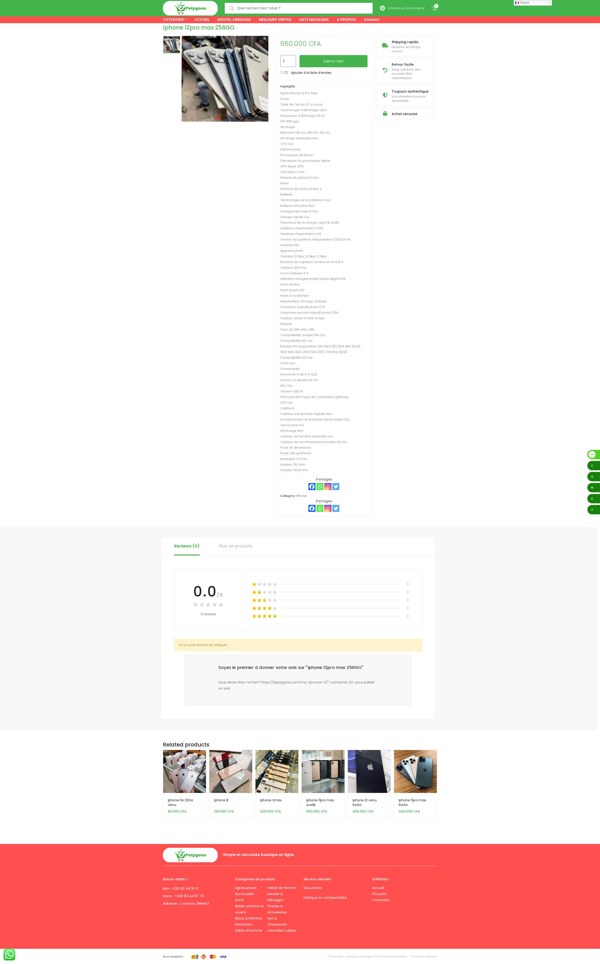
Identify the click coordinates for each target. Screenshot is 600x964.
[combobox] (299, 8)
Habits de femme (281, 887)
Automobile (244, 894)
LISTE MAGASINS (314, 19)
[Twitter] (335, 486)
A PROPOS (346, 19)
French (524, 2)
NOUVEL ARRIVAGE (234, 19)
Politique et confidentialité (325, 897)
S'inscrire (379, 894)
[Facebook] (311, 486)
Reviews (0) (187, 546)
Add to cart (333, 61)
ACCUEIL (202, 19)
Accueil (378, 887)
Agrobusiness (246, 887)
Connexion (381, 900)
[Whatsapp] (319, 486)
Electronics (244, 924)
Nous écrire (313, 887)
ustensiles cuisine (281, 930)
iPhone (301, 496)
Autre (239, 900)
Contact (371, 19)
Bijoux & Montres (248, 918)
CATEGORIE (173, 19)
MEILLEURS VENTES (275, 19)
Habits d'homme (248, 930)
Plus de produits (235, 546)
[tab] (187, 546)
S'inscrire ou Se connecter (406, 8)
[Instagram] (327, 486)
